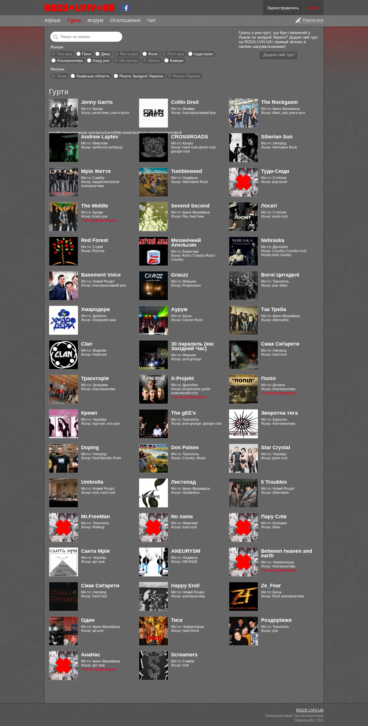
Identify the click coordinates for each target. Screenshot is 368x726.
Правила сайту (304, 719)
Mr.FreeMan (95, 516)
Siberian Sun (277, 137)
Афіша (52, 20)
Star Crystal (275, 447)
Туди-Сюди (275, 171)
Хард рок (101, 60)
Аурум (179, 309)
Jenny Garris (97, 102)
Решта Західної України (141, 76)
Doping (90, 447)
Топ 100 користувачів (309, 715)
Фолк (153, 54)
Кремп (89, 413)
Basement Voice (101, 275)
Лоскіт (269, 206)
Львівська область (93, 76)
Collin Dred (185, 102)
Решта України (186, 76)
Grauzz (179, 275)
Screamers (184, 655)
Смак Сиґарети (280, 344)
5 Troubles (274, 482)
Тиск (177, 620)
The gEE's (183, 413)
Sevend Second (190, 206)
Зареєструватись (283, 7)
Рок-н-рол (129, 54)
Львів (61, 76)
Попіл (268, 378)
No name (182, 516)
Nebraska (272, 240)
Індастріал (203, 54)
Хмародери (95, 309)
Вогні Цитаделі (280, 275)
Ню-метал (128, 60)
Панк (86, 54)
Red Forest (94, 240)
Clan (86, 344)
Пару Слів (274, 516)
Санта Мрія (95, 551)
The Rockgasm (279, 102)
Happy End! (185, 585)
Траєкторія (95, 378)
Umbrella (92, 482)
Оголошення (125, 20)
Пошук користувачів (278, 715)
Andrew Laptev (99, 137)
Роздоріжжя (276, 620)
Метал (154, 60)
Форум (95, 20)
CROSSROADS (189, 137)
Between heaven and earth (286, 553)
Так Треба (273, 309)
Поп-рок (64, 54)
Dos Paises (185, 447)
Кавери (176, 60)
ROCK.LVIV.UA (309, 710)
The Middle (94, 206)
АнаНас (90, 655)
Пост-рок (175, 54)
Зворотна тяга (279, 413)
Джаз (105, 54)
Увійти (313, 7)
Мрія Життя (96, 171)
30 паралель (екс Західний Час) (192, 346)
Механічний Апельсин (186, 242)
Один (88, 620)
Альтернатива (70, 60)
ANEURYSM (185, 551)
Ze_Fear (271, 585)
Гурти (73, 20)
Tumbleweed (186, 171)
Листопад (183, 482)
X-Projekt (182, 378)
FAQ (320, 719)
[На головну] (82, 7)
